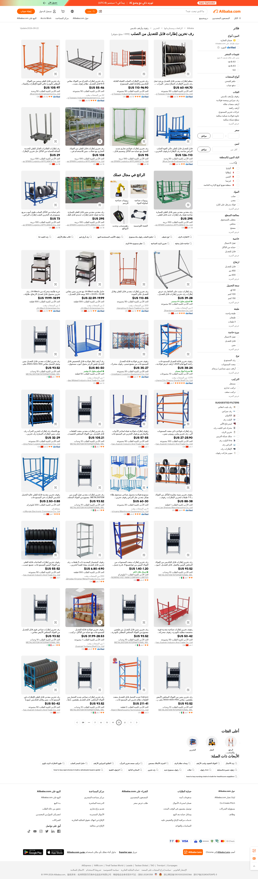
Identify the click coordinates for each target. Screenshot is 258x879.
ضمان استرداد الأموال (182, 803)
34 (83, 722)
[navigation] (218, 375)
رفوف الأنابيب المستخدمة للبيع (109, 237)
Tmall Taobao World (114, 865)
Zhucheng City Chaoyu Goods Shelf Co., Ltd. (173, 380)
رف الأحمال (230, 763)
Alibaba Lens (223, 852)
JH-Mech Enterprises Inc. (92, 308)
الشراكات (56, 820)
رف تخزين (151, 770)
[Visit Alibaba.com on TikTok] (29, 831)
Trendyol (161, 865)
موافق (204, 136)
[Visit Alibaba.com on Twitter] (47, 831)
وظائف (232, 814)
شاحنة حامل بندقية (182, 243)
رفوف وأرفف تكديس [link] (139, 28)
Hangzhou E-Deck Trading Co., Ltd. (132, 308)
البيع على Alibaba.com (51, 797)
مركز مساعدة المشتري (94, 797)
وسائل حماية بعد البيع (182, 814)
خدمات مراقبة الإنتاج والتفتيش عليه (176, 820)
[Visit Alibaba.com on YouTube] (35, 831)
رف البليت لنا (43, 237)
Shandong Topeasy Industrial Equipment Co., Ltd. (173, 94)
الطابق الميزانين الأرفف (102, 763)
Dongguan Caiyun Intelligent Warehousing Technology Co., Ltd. (129, 710)
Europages (172, 865)
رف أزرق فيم (84, 237)
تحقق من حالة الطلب (51, 809)
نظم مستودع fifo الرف (133, 243)
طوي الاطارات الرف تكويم (52, 763)
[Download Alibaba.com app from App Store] (55, 852)
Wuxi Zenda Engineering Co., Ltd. (45, 94)
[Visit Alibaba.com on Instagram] (41, 831)
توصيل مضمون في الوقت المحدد (177, 809)
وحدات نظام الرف (181, 763)
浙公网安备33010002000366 (178, 874)
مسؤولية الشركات (227, 809)
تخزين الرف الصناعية (158, 243)
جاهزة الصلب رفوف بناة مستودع (141, 237)
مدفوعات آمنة (185, 797)
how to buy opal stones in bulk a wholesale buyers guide (77, 770)
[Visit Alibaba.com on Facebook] (59, 831)
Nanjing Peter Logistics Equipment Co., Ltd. (40, 444)
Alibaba (190, 28)
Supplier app (125, 852)
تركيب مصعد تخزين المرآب (130, 763)
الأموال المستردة (97, 814)
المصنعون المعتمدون (139, 797)
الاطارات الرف (183, 237)
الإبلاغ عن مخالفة (97, 826)
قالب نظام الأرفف (63, 237)
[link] (254, 851)
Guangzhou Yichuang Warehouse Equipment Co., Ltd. (129, 511)
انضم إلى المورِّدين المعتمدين (48, 814)
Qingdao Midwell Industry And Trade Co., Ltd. (84, 380)
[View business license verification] (156, 874)
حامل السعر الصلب (77, 763)
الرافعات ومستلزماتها (173, 28)
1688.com (98, 865)
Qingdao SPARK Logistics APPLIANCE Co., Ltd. (129, 161)
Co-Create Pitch (227, 803)
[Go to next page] (77, 722)
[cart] (62, 12)
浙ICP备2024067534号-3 (205, 874)
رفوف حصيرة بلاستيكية (225, 770)
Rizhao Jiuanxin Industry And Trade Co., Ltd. (173, 444)
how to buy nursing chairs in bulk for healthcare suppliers (210, 776)
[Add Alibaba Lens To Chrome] (193, 852)
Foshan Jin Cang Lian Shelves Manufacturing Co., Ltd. (173, 507)
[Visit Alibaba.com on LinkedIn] (53, 831)
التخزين (156, 28)
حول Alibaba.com (226, 791)
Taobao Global (141, 865)
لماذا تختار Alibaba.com (225, 797)
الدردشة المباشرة (96, 803)
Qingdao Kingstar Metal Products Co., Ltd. (85, 579)
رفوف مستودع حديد (171, 770)
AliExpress (86, 865)
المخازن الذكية (133, 770)
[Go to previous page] (136, 722)
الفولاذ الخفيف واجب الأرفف (206, 763)
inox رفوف (204, 770)
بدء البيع (57, 803)
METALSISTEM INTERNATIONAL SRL (43, 374)
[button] (100, 11)
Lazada (129, 865)
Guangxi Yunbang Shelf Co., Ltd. (89, 646)
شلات (189, 770)
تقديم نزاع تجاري (97, 809)
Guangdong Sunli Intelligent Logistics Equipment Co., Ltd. (129, 374)
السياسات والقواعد (183, 826)
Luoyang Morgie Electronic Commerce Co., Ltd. (40, 511)
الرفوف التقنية (114, 770)
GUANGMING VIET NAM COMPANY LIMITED (129, 577)
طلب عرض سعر (140, 803)
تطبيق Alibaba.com (76, 852)
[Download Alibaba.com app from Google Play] (33, 852)
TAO (152, 865)
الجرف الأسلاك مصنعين (157, 763)
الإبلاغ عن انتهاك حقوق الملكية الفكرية (88, 820)
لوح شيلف (165, 237)
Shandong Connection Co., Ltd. (178, 310)
